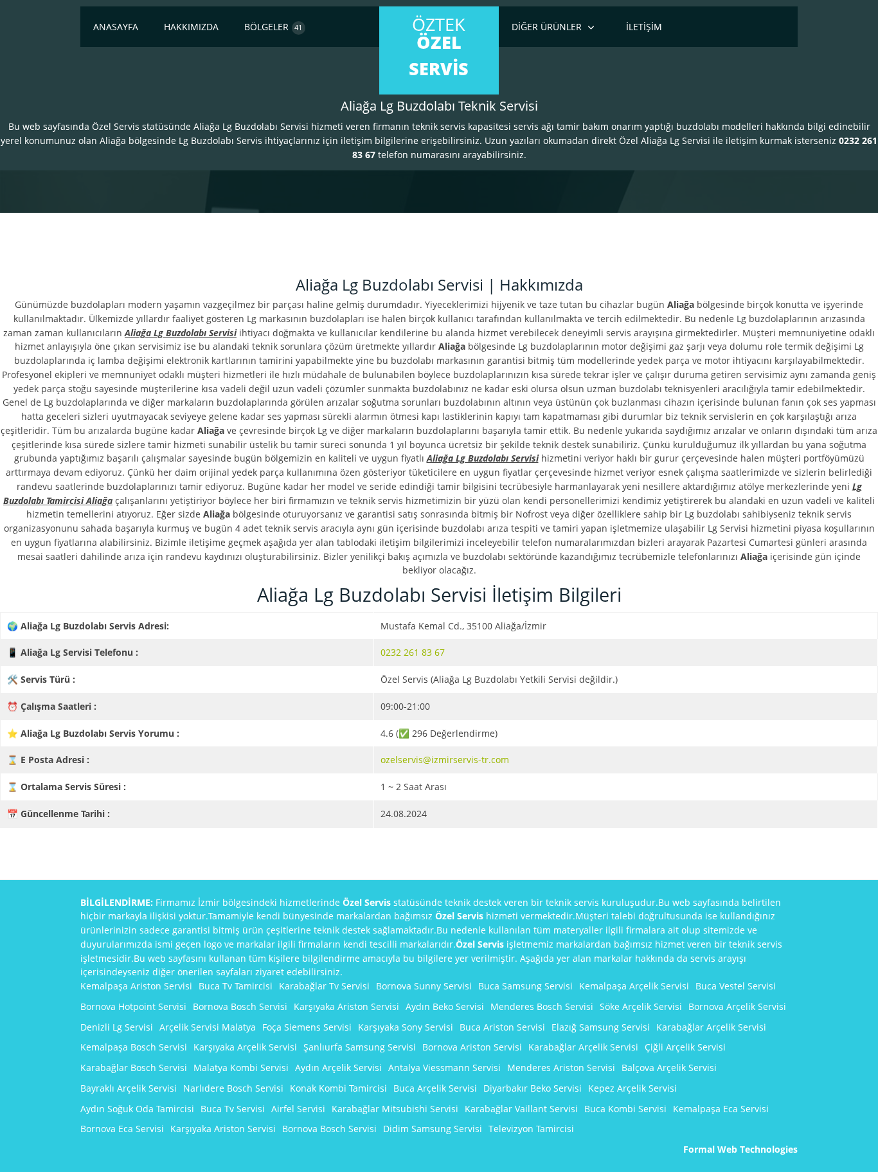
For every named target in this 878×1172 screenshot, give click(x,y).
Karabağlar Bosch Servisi (133, 1067)
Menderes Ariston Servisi (561, 1067)
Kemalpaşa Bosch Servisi (133, 1047)
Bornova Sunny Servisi (424, 986)
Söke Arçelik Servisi (641, 1006)
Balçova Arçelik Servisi (669, 1067)
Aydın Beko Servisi (445, 1006)
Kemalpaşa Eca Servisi (721, 1109)
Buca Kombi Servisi (625, 1109)
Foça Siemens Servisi (307, 1027)
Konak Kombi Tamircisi (338, 1088)
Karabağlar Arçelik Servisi (711, 1027)
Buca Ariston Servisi (502, 1027)
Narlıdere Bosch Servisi (233, 1088)
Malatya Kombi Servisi (241, 1067)
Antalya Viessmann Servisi (444, 1067)
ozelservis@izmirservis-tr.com (445, 759)
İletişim (644, 27)
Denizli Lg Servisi (116, 1027)
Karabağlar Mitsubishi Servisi (395, 1109)
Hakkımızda (191, 27)
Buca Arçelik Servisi (435, 1088)
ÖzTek (439, 46)
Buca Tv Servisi (233, 1109)
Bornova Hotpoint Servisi (133, 1006)
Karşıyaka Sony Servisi (405, 1027)
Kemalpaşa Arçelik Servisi (634, 986)
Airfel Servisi (298, 1109)
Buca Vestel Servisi (735, 986)
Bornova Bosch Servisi (240, 1006)
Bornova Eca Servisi (122, 1128)
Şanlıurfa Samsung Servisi (359, 1047)
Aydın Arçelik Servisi (338, 1067)
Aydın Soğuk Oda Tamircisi (137, 1109)
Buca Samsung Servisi (525, 986)
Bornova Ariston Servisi (472, 1047)
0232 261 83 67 (413, 652)
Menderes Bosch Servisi (541, 1006)
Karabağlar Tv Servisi (324, 986)
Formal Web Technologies (740, 1149)
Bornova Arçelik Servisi (737, 1006)
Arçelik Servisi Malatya (207, 1027)
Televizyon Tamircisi (531, 1128)
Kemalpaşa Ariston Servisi (136, 986)
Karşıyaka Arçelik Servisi (245, 1047)
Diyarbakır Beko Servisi (532, 1088)
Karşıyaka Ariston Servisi (346, 1006)
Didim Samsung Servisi (432, 1128)
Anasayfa (115, 27)
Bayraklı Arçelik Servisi (128, 1088)
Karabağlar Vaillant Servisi (521, 1109)
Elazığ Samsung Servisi (600, 1027)
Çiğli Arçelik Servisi (685, 1047)
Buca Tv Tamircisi (236, 986)
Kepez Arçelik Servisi (632, 1088)
